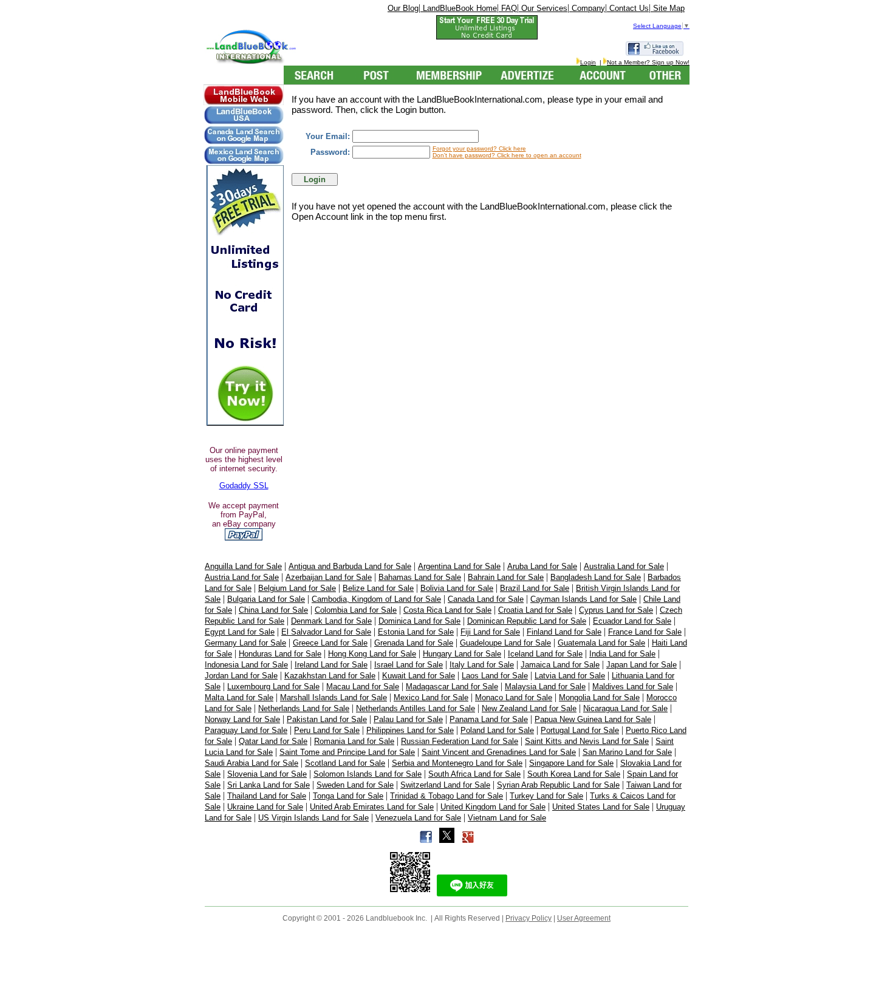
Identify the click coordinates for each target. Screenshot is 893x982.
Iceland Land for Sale (545, 653)
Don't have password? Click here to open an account (507, 155)
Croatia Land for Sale (535, 610)
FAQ (508, 8)
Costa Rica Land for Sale (447, 610)
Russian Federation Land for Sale (459, 741)
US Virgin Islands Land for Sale (313, 817)
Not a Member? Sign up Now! (648, 62)
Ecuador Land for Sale (632, 621)
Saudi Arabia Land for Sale (251, 763)
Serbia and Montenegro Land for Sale (457, 763)
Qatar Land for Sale (273, 741)
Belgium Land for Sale (297, 588)
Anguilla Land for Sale (243, 566)
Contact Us (628, 8)
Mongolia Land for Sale (599, 697)
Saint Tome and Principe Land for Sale (347, 752)
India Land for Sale (622, 653)
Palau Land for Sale (408, 719)
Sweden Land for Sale (355, 784)
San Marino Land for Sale (627, 752)
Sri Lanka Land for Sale (268, 784)
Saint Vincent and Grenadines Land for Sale (499, 752)
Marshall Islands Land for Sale (333, 697)
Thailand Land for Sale (266, 795)
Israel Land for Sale (408, 664)
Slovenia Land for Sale (267, 774)
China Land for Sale (273, 610)
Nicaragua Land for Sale (625, 708)
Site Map (668, 8)
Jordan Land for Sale (241, 675)
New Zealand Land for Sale (529, 708)
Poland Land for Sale (497, 730)
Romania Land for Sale (354, 741)
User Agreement (584, 918)
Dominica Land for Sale (419, 621)
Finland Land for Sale (564, 631)
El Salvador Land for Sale (326, 631)
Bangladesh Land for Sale (595, 577)
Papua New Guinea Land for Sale (593, 719)
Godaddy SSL (244, 485)
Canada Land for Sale (486, 599)
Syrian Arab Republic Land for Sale (558, 784)
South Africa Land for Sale (474, 774)
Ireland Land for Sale (331, 664)
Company (587, 8)
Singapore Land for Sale (571, 763)
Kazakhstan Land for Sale (329, 675)
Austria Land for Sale (242, 577)
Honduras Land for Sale (280, 653)
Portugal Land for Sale (580, 730)
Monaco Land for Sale (513, 697)
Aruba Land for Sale (542, 566)
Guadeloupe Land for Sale (505, 642)
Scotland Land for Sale (345, 763)
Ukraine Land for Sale (265, 806)
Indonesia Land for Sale (246, 664)
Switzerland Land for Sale (445, 784)
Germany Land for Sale (245, 642)
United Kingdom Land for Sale (493, 806)
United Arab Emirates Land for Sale (372, 806)
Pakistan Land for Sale (327, 719)
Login (588, 62)
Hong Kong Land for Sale (372, 653)
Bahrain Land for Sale (506, 577)
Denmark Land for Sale (331, 621)
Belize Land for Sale (378, 588)
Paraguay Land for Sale (246, 730)
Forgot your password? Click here (479, 148)
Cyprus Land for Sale (616, 610)
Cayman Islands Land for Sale (583, 599)
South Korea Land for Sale (573, 774)
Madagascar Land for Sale (452, 686)
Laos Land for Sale (495, 675)
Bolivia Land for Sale (456, 588)
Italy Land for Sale (482, 664)
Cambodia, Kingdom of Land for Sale (376, 599)
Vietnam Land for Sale (507, 817)
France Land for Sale (645, 631)
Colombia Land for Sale (356, 610)
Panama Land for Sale (489, 719)
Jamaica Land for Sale (560, 664)
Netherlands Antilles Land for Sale (415, 708)
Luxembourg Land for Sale (273, 686)
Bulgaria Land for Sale (266, 599)
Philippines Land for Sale (410, 730)
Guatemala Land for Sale (601, 642)
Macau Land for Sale (362, 686)
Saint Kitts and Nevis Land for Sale (587, 741)
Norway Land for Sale (242, 719)
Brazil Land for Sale (534, 588)
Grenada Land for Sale (413, 642)
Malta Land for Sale (239, 697)
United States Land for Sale (600, 806)
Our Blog (403, 8)
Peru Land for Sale (327, 730)
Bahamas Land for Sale (419, 577)
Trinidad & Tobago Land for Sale (446, 795)
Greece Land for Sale (330, 642)
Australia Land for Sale (624, 566)
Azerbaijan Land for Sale (329, 577)
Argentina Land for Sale (459, 566)
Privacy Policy (528, 918)
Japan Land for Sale (641, 664)
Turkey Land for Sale (546, 795)
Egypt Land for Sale (240, 631)
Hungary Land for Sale (462, 653)
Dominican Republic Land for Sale (526, 621)
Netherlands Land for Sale (303, 708)
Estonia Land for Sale (416, 631)
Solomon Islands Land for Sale (367, 774)
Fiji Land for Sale (490, 631)
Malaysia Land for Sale (545, 686)
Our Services (543, 8)
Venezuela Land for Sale (418, 817)
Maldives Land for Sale (632, 686)
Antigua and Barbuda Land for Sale (350, 566)
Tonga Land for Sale (348, 795)
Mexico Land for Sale (431, 697)
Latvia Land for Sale (570, 675)
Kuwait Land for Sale (418, 675)
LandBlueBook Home (458, 8)
